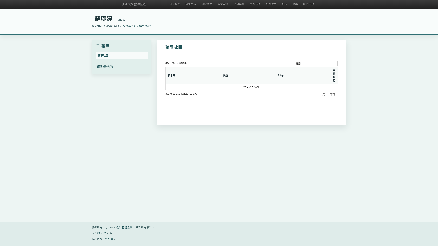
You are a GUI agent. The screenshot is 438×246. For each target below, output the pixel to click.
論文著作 (222, 4)
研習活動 (308, 4)
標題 (225, 75)
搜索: (298, 63)
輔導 (284, 4)
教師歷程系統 (124, 227)
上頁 (322, 94)
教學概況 (190, 4)
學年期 (172, 75)
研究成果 (206, 4)
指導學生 (271, 4)
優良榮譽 (239, 4)
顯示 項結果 (176, 63)
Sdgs (281, 75)
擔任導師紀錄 (105, 66)
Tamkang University (137, 25)
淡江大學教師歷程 (133, 4)
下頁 (332, 94)
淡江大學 (100, 233)
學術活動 (255, 4)
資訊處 (109, 239)
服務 (295, 4)
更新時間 (334, 75)
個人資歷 (174, 4)
